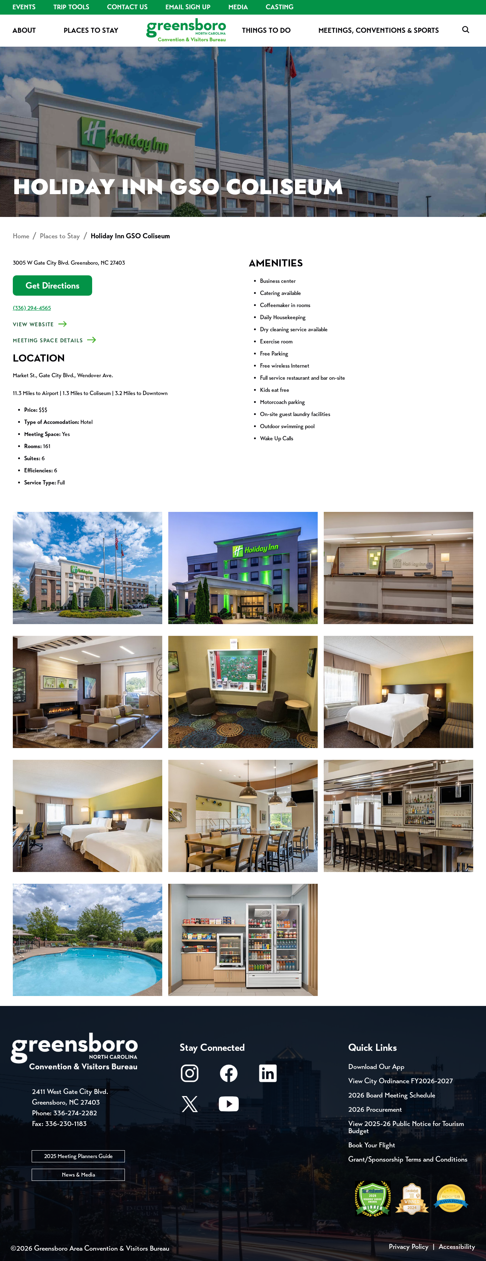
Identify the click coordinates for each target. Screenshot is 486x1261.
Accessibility (457, 1246)
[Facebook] (229, 1076)
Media (238, 7)
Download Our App (376, 1066)
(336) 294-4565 (32, 308)
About (24, 30)
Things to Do (266, 30)
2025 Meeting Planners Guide (78, 1156)
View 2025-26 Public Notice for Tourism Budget (406, 1127)
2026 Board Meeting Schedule (391, 1095)
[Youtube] (229, 1107)
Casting (280, 7)
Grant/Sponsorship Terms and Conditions (407, 1159)
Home (21, 236)
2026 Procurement (375, 1109)
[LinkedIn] (268, 1076)
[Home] (186, 30)
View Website (33, 324)
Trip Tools (71, 7)
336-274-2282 (75, 1113)
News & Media (78, 1174)
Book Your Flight (371, 1145)
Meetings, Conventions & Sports (378, 30)
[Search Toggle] (466, 30)
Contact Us (127, 7)
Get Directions (52, 285)
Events (24, 7)
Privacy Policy (409, 1246)
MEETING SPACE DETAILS (48, 340)
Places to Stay (91, 30)
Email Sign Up (188, 7)
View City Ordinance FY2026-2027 (400, 1080)
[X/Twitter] (190, 1107)
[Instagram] (190, 1076)
